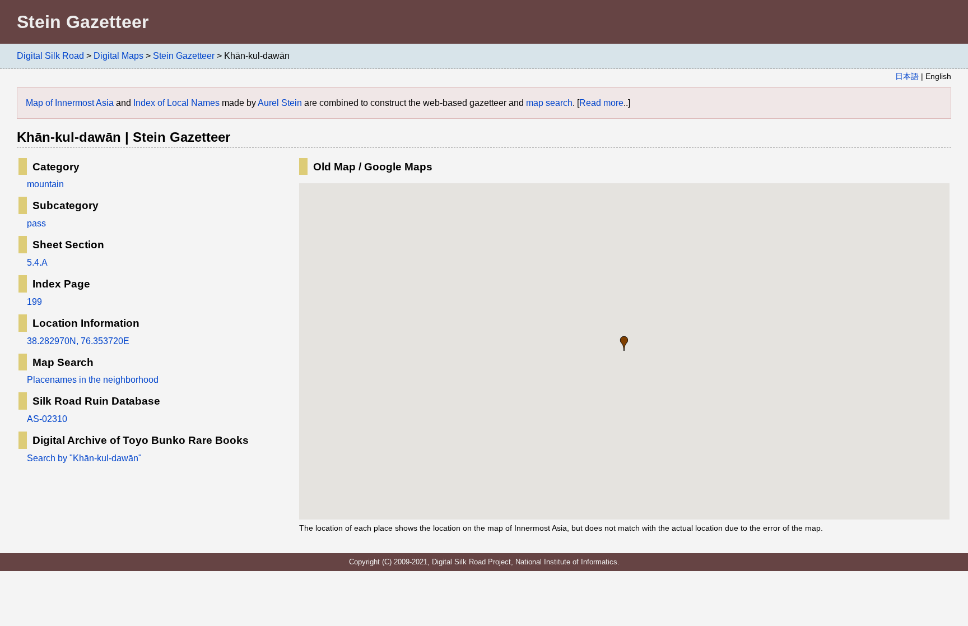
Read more (601, 103)
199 (34, 302)
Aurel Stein (280, 103)
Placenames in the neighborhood (93, 379)
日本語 (907, 76)
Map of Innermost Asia (70, 103)
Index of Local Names (176, 103)
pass (36, 223)
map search (549, 103)
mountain (45, 184)
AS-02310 (47, 419)
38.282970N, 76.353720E (78, 341)
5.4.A (37, 262)
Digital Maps (118, 56)
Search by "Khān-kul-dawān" (84, 458)
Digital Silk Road (50, 56)
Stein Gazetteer (184, 56)
